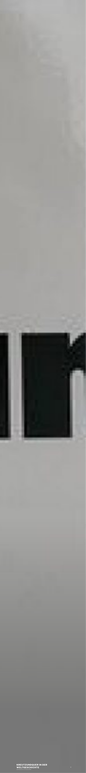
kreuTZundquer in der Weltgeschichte (32, 766)
